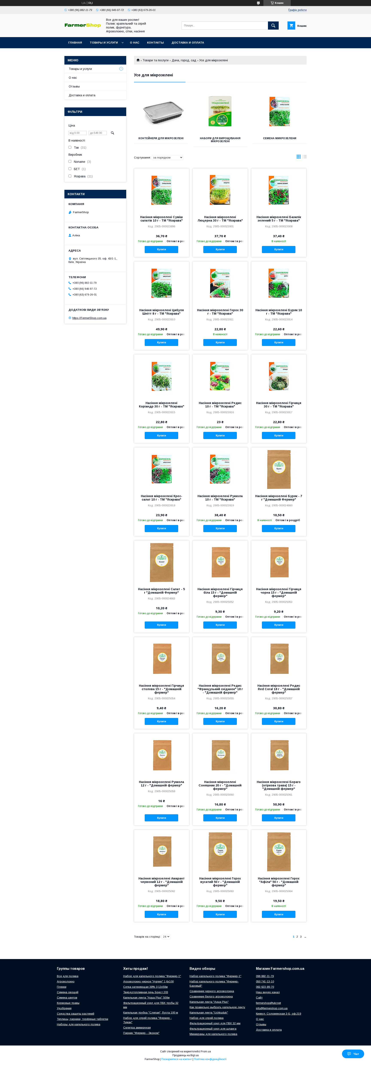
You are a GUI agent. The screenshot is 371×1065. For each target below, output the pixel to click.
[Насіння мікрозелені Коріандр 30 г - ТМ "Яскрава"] (161, 375)
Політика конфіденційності (210, 1059)
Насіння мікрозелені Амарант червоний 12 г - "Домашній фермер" (161, 882)
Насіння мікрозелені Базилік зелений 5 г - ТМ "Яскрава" (279, 218)
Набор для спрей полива (207, 1018)
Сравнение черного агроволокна (212, 991)
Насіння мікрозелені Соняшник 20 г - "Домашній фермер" (220, 785)
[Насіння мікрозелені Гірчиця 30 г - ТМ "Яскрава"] (278, 375)
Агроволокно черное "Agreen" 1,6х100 (148, 981)
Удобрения (64, 1008)
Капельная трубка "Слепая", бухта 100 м (150, 1012)
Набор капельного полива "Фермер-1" (215, 976)
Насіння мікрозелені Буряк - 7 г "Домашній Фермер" (278, 497)
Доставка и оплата (188, 42)
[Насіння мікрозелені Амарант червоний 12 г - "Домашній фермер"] (161, 851)
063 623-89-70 (265, 986)
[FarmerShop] (82, 26)
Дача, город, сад (184, 60)
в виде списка (305, 158)
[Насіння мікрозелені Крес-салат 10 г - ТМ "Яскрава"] (161, 469)
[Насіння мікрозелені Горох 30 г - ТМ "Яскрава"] (220, 283)
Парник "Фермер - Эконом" (141, 1033)
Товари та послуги (156, 60)
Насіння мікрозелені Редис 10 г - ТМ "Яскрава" (220, 404)
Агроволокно (66, 981)
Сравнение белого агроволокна (211, 996)
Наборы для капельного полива (78, 1024)
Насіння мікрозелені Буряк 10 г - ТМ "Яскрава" (278, 311)
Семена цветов (67, 997)
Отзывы (74, 86)
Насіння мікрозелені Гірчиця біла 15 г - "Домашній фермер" (220, 592)
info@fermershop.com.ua (271, 1008)
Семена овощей (67, 992)
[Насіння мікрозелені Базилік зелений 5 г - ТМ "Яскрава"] (278, 190)
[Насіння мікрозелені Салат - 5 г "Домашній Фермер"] (161, 562)
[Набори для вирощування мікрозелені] (220, 111)
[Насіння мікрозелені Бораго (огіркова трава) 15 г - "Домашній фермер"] (278, 754)
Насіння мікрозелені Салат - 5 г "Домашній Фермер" (161, 590)
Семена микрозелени (279, 138)
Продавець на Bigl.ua (185, 1055)
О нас (134, 42)
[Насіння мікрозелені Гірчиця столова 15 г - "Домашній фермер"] (161, 658)
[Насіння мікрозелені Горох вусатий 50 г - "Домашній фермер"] (220, 851)
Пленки (61, 986)
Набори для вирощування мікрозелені (220, 140)
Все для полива (67, 976)
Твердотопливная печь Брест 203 (145, 992)
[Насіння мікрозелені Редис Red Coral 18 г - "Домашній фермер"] (278, 658)
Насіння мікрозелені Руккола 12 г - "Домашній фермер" (161, 783)
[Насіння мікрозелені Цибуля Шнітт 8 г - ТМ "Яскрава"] (161, 283)
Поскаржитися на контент (176, 1059)
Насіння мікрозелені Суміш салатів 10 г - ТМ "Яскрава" (161, 218)
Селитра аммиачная (137, 1027)
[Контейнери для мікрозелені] (161, 111)
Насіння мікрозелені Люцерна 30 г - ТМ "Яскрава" (220, 218)
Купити (161, 249)
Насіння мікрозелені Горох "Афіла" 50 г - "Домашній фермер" (279, 882)
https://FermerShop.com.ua (89, 318)
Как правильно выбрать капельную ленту (217, 1007)
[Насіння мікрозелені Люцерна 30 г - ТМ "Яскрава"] (220, 190)
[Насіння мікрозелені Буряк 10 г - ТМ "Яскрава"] (278, 283)
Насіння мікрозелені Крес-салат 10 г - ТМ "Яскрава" (161, 497)
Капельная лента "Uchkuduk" (209, 1012)
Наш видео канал (268, 992)
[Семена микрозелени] (280, 111)
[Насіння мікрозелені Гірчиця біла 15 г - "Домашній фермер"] (220, 562)
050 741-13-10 (265, 981)
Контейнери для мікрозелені (161, 138)
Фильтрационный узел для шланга (213, 1028)
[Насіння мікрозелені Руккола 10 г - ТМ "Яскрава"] (220, 469)
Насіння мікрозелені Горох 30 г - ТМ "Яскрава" (220, 311)
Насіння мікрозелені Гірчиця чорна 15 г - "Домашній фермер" (278, 592)
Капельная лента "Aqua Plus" (209, 1001)
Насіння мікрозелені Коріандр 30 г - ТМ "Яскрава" (161, 404)
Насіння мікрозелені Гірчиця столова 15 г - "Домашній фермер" (161, 689)
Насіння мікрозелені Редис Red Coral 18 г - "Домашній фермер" (278, 689)
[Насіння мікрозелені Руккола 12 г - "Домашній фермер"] (161, 754)
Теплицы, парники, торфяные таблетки (82, 1019)
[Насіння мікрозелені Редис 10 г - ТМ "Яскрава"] (220, 375)
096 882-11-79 (265, 976)
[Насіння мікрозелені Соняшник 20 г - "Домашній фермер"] (220, 754)
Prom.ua (206, 1051)
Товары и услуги (104, 42)
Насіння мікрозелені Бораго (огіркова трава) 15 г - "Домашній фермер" (279, 785)
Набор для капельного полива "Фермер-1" (152, 976)
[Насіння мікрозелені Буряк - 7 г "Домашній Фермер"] (278, 469)
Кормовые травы (68, 1003)
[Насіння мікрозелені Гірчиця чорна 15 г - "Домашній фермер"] (278, 562)
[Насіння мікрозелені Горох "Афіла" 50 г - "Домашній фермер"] (278, 851)
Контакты (155, 42)
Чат (356, 1054)
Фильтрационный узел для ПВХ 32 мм (215, 1023)
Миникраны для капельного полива (213, 1034)
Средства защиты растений (75, 1013)
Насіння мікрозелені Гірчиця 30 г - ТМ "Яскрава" (278, 404)
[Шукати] (273, 25)
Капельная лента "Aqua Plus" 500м (146, 997)
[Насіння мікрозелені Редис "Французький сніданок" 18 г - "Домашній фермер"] (220, 658)
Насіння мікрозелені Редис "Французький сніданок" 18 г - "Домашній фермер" (220, 689)
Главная (75, 42)
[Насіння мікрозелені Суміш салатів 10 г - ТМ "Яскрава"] (161, 190)
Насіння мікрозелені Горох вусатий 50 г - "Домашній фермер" (220, 882)
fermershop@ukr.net (268, 1003)
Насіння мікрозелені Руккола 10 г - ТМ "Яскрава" (220, 497)
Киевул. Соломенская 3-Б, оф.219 (278, 1013)
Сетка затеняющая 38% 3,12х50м (145, 986)
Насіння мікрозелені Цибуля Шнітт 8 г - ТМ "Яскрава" (161, 311)
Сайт (259, 997)
